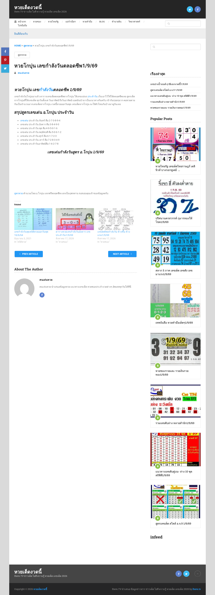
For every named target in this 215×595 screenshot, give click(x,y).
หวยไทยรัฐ (53, 21)
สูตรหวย (22, 55)
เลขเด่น (24, 120)
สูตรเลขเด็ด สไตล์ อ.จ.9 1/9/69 (166, 90)
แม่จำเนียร (71, 21)
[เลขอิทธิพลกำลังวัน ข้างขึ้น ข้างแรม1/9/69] (116, 219)
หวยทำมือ (87, 21)
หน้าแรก (21, 21)
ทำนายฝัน (116, 21)
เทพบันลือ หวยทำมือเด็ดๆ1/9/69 (174, 322)
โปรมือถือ (22, 25)
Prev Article (30, 254)
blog (102, 21)
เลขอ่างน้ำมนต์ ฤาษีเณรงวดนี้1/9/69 (169, 84)
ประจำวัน (93, 96)
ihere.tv (196, 589)
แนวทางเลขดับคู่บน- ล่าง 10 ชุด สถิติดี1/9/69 (173, 96)
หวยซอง (37, 21)
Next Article (121, 254)
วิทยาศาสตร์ (134, 21)
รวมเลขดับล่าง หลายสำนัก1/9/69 (167, 101)
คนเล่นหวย (23, 73)
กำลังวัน (46, 89)
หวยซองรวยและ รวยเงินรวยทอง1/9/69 (170, 107)
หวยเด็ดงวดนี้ (28, 7)
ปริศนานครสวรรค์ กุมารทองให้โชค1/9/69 (174, 220)
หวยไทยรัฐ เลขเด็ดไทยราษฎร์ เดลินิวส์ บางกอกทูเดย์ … (175, 168)
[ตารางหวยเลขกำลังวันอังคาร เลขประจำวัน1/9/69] (75, 219)
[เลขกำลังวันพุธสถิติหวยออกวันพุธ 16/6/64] (33, 219)
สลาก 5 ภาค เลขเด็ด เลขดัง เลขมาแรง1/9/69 (174, 272)
